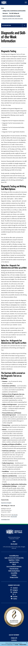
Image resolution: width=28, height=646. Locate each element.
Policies (17, 560)
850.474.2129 (14, 516)
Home (2, 8)
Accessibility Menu (14, 555)
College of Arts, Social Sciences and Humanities (14, 10)
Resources (5, 13)
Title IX (14, 564)
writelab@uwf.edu (5, 519)
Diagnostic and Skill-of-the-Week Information (13, 18)
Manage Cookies (14, 577)
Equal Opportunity (14, 562)
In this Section (6, 25)
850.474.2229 (14, 514)
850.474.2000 (14, 544)
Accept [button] (16, 644)
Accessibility (14, 573)
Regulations (12, 560)
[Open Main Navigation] (26, 2)
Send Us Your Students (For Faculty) (11, 16)
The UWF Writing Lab (14, 13)
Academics (14, 640)
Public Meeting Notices (14, 570)
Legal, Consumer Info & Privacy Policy (14, 557)
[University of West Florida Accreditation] (14, 617)
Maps (14, 541)
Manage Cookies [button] (23, 644)
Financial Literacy (14, 568)
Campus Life (14, 637)
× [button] (26, 642)
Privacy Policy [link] (10, 644)
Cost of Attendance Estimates (14, 566)
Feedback (14, 575)
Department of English (6, 502)
